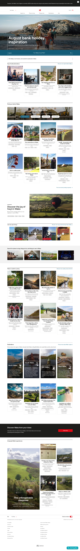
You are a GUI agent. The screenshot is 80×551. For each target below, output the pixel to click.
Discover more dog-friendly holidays (65, 63)
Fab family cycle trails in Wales (32, 174)
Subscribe (65, 430)
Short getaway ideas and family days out (15, 139)
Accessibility (9, 522)
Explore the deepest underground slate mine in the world (48, 494)
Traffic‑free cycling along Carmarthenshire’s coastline (48, 321)
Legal (8, 530)
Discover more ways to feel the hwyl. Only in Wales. (62, 224)
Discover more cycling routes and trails (64, 268)
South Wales (29, 363)
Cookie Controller (10, 526)
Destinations (51, 13)
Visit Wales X (42, 528)
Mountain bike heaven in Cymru (48, 288)
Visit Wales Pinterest (43, 538)
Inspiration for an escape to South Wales (31, 404)
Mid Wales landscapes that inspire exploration (48, 400)
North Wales (12, 365)
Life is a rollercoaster (15, 170)
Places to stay (32, 13)
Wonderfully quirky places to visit (64, 465)
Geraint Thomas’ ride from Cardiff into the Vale (15, 320)
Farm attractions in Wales (31, 142)
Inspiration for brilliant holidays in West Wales (65, 404)
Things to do (41, 13)
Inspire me (22, 13)
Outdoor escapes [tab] (46, 116)
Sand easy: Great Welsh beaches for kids (48, 139)
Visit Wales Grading (10, 536)
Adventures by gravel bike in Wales (65, 291)
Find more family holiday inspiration (63, 187)
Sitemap (41, 526)
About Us (9, 534)
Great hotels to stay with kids (48, 171)
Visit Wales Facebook (43, 532)
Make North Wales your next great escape (15, 400)
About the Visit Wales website (45, 522)
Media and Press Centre (44, 524)
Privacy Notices (10, 532)
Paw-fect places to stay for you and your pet (32, 86)
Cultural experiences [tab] (35, 116)
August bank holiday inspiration (26, 40)
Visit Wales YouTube (43, 534)
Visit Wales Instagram (43, 530)
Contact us (9, 524)
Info (59, 13)
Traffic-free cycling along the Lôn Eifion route (15, 288)
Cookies (8, 528)
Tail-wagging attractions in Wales (48, 83)
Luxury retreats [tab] (55, 116)
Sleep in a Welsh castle (64, 491)
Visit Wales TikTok (43, 536)
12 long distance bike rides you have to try (31, 291)
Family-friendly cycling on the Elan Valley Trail (65, 323)
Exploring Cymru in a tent (65, 173)
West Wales (62, 366)
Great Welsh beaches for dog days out (15, 83)
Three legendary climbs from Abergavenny (31, 323)
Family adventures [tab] (25, 116)
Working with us (10, 538)
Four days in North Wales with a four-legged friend (65, 86)
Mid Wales (45, 367)
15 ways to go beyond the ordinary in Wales (48, 461)
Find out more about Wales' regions (65, 344)
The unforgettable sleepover (23, 499)
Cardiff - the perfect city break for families (65, 143)
